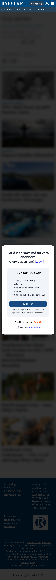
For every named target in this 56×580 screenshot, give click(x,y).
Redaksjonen (12, 519)
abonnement (34, 327)
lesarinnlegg (12, 54)
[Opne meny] (52, 3)
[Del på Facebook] (23, 42)
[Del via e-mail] (32, 42)
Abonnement (12, 523)
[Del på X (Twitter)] (28, 42)
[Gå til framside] (14, 3)
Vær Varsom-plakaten (39, 542)
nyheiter (29, 54)
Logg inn (47, 3)
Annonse (9, 526)
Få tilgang (36, 3)
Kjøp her (28, 303)
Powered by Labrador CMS (28, 575)
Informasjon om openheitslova (28, 565)
